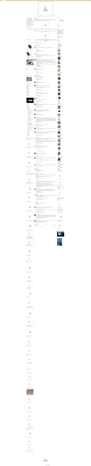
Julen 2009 (27, 91)
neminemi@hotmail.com (59, 37)
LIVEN (58, 88)
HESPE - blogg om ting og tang (60, 60)
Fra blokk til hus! (59, 142)
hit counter (58, 41)
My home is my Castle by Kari (61, 164)
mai (28, 133)
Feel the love (29, 129)
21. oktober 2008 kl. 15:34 (39, 178)
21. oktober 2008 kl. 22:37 (39, 212)
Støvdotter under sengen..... (30, 127)
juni (28, 132)
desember (29, 107)
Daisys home (59, 84)
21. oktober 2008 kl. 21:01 (39, 192)
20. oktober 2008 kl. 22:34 (39, 129)
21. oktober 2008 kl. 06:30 (39, 162)
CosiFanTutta (37, 58)
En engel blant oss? (29, 117)
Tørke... (28, 121)
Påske (27, 93)
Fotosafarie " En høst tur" (30, 122)
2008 (27, 106)
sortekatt (59, 109)
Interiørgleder (59, 163)
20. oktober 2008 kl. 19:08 (39, 69)
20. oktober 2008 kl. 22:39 (39, 135)
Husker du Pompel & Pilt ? (30, 128)
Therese (37, 219)
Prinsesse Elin (59, 48)
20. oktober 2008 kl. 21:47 (39, 122)
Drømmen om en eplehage (60, 45)
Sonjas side (59, 113)
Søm (26, 94)
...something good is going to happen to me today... (60, 138)
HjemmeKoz (37, 113)
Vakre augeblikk (59, 117)
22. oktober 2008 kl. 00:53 (39, 222)
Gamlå (31, 18)
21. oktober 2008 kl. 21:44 (39, 204)
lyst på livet (59, 146)
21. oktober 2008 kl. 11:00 (39, 166)
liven (36, 74)
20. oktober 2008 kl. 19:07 (39, 66)
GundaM (37, 84)
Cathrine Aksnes (37, 127)
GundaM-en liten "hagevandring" (59, 56)
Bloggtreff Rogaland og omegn (29, 85)
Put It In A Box (59, 46)
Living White (59, 47)
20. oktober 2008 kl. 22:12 (39, 125)
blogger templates (43, 465)
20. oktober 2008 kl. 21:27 (39, 111)
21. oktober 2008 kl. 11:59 (39, 171)
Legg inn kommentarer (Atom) (40, 226)
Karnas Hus (59, 166)
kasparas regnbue (59, 165)
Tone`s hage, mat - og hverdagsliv (60, 150)
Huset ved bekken (59, 162)
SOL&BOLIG (59, 92)
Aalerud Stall (59, 130)
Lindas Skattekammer (60, 134)
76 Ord (61, 20)
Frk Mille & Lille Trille (60, 161)
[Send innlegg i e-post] (41, 42)
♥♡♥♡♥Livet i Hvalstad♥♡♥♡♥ (59, 44)
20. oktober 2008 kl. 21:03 (39, 101)
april (28, 134)
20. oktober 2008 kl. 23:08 (39, 143)
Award (27, 84)
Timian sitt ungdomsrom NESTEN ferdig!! (30, 124)
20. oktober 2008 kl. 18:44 (39, 51)
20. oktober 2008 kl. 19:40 (39, 90)
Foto (26, 87)
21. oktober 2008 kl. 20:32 (39, 186)
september (29, 130)
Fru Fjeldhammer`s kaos (60, 105)
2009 (27, 105)
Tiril (36, 103)
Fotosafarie (27, 88)
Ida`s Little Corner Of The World (60, 73)
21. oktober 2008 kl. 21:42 (39, 199)
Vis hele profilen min (29, 27)
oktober (28, 109)
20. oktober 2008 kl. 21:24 (39, 107)
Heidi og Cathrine (37, 145)
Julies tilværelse (59, 129)
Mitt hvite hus (37, 156)
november (29, 108)
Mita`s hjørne (37, 97)
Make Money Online (47, 465)
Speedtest (58, 24)
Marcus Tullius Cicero (59, 188)
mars (28, 135)
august (28, 131)
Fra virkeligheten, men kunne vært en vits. (30, 125)
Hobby (27, 89)
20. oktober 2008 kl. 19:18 (39, 79)
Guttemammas (59, 52)
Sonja (36, 152)
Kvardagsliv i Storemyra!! (30, 118)
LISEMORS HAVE (60, 157)
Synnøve (37, 137)
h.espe (36, 46)
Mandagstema (27, 92)
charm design (37, 116)
